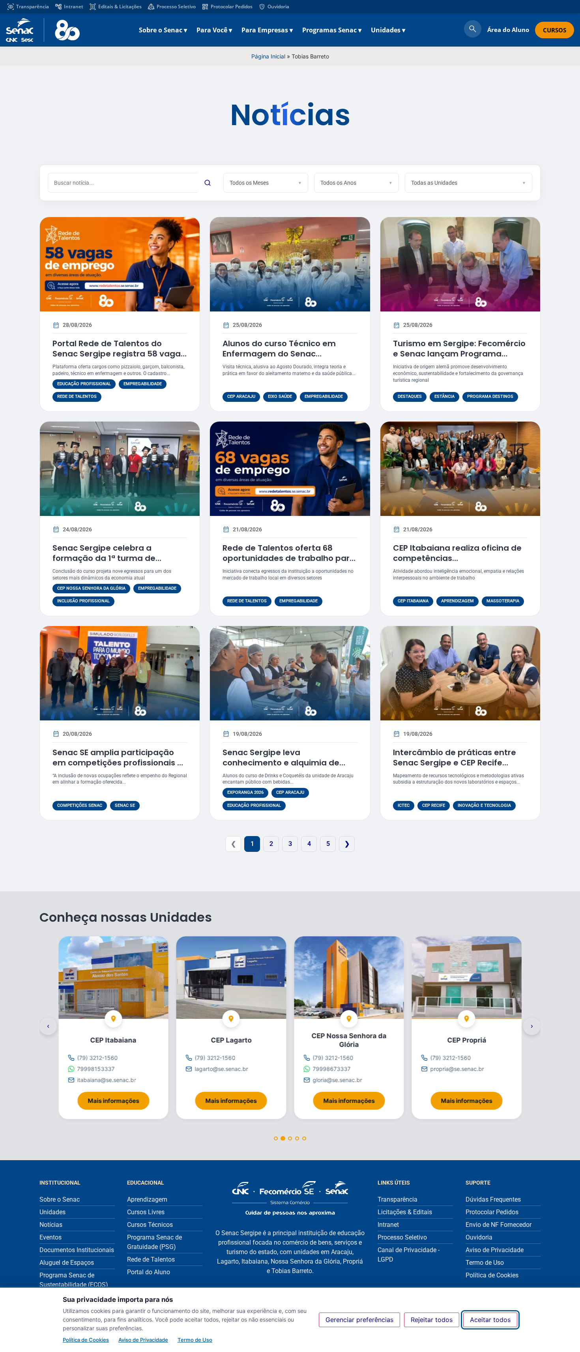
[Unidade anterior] (48, 1026)
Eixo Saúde (280, 396)
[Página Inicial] (290, 1198)
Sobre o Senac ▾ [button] (163, 30)
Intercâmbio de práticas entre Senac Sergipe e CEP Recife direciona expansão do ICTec (454, 762)
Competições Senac (79, 805)
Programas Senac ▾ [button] (331, 30)
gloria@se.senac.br (337, 1080)
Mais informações (118, 1098)
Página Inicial (268, 56)
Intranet (73, 6)
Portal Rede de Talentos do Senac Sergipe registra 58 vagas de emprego (118, 353)
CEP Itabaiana (413, 601)
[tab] (276, 1138)
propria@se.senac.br (457, 1068)
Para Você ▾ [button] (214, 30)
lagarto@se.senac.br (221, 1068)
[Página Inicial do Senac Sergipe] (43, 30)
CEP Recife (433, 805)
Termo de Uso (195, 1340)
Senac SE (125, 805)
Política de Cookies (86, 1340)
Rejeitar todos (432, 1320)
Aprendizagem (457, 601)
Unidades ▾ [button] (388, 30)
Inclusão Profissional (83, 601)
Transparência (32, 6)
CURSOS (554, 30)
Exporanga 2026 (245, 792)
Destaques (410, 396)
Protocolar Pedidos (232, 6)
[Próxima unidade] (532, 1026)
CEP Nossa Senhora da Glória (91, 588)
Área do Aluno (508, 30)
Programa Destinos (490, 396)
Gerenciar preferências (359, 1320)
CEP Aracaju (241, 396)
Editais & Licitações (120, 6)
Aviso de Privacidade (143, 1340)
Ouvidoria (278, 6)
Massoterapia (502, 601)
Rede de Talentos (77, 396)
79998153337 (95, 1068)
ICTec (404, 805)
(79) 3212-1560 (97, 1057)
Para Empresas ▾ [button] (267, 30)
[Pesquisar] (207, 183)
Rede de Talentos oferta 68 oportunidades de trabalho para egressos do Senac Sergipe (289, 558)
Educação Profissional (84, 383)
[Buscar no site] (472, 30)
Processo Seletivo (176, 6)
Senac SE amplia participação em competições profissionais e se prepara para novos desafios (117, 762)
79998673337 (331, 1068)
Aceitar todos (490, 1320)
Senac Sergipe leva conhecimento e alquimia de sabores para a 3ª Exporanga (283, 762)
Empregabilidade (142, 383)
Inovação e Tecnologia (484, 805)
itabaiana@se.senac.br (106, 1080)
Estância (444, 396)
